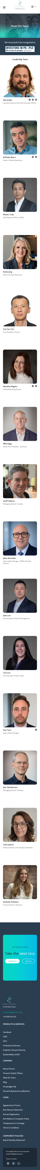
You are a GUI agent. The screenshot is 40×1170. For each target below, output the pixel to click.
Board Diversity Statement (14, 1140)
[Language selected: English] (33, 6)
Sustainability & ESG (11, 1054)
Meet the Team (9, 1078)
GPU (5, 1041)
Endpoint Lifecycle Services (14, 1050)
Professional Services (11, 1045)
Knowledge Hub (9, 1086)
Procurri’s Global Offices (13, 1073)
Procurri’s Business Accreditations (16, 1091)
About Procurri (9, 1069)
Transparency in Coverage (13, 1123)
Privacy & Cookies (11, 1159)
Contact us (12, 961)
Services (28, 961)
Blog (5, 1082)
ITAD (5, 1036)
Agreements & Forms (11, 1105)
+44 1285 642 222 (9, 1017)
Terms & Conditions (11, 1128)
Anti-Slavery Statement (13, 1110)
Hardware (7, 1032)
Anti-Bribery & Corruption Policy (16, 1119)
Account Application (11, 1114)
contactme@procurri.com (12, 1012)
